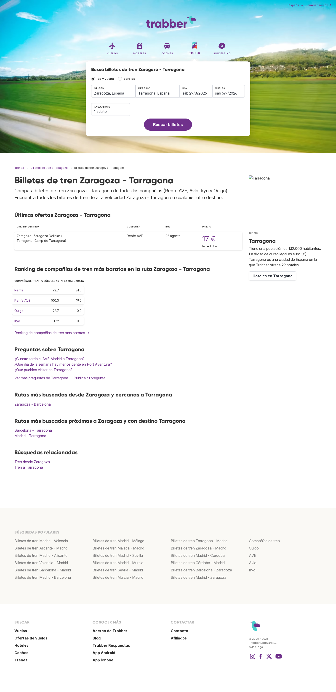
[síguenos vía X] (269, 658)
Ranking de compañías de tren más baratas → (51, 332)
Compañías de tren (264, 541)
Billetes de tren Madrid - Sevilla (118, 555)
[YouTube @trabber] (278, 658)
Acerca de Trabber (110, 631)
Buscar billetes (168, 124)
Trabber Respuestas (111, 645)
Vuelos (20, 631)
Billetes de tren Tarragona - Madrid (199, 541)
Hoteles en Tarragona (273, 276)
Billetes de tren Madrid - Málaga (118, 541)
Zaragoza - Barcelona (32, 404)
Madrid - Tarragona (30, 435)
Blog (97, 638)
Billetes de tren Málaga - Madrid (118, 548)
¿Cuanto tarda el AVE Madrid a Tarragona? (49, 359)
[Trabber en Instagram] (252, 658)
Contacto (179, 631)
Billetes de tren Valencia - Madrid (41, 562)
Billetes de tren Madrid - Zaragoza (198, 577)
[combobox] (113, 91)
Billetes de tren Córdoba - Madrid (198, 562)
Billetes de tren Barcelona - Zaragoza (201, 570)
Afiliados (179, 638)
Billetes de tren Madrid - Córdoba (198, 555)
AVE (252, 555)
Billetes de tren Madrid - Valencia (41, 541)
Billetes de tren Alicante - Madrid (40, 548)
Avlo (252, 562)
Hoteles (21, 645)
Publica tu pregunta (89, 378)
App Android (104, 652)
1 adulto (100, 111)
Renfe (19, 290)
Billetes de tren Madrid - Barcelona (42, 577)
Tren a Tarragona (28, 467)
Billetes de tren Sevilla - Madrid (118, 570)
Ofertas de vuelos (30, 638)
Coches (21, 652)
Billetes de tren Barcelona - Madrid (42, 570)
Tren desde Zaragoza (32, 462)
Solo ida (129, 78)
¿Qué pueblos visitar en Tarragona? (43, 369)
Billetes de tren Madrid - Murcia (118, 562)
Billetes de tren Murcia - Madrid (118, 577)
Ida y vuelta (105, 78)
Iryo (17, 321)
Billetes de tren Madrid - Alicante (40, 555)
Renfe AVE (22, 300)
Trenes (20, 660)
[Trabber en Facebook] (260, 658)
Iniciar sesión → (319, 5)
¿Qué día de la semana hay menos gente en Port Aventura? (63, 364)
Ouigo (19, 311)
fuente (253, 233)
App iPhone (103, 660)
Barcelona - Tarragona (33, 430)
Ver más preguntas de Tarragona (41, 378)
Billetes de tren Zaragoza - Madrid (198, 548)
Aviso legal (256, 647)
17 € (208, 238)
